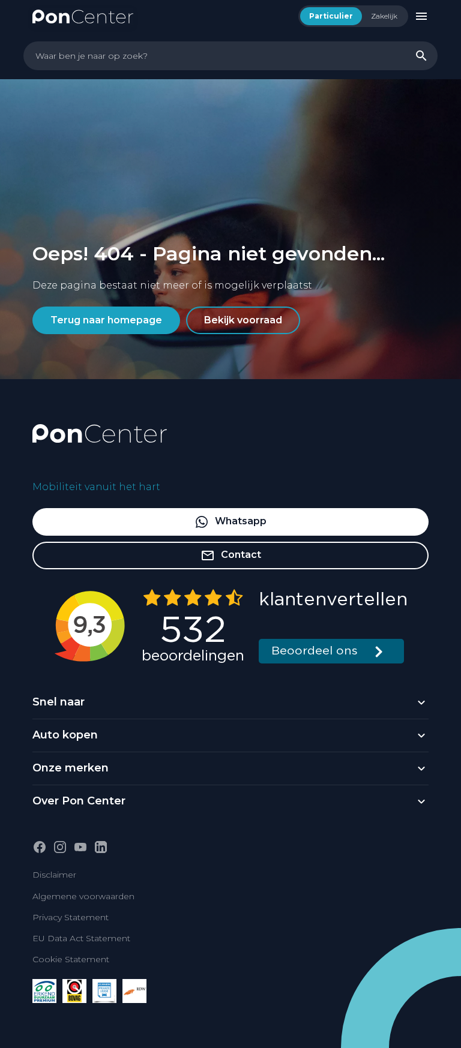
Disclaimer (54, 874)
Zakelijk (384, 15)
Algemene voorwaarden (83, 896)
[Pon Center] (82, 16)
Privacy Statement (70, 917)
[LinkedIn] (101, 847)
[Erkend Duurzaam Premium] (44, 991)
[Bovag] (74, 991)
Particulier (331, 15)
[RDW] (134, 991)
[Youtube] (80, 847)
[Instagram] (60, 847)
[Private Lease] (104, 991)
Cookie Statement (70, 959)
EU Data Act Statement (81, 938)
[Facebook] (39, 847)
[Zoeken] (421, 56)
